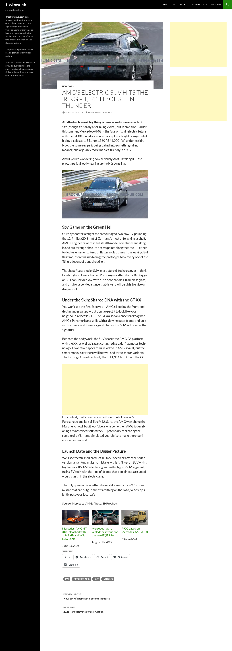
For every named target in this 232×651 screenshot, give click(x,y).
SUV (97, 579)
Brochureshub (15, 4)
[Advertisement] (105, 389)
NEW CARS (68, 86)
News (165, 4)
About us (216, 4)
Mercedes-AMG (82, 579)
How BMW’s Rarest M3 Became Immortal (86, 596)
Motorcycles (199, 4)
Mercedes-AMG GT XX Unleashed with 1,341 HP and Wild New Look (74, 534)
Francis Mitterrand (99, 112)
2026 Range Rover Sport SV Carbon (83, 609)
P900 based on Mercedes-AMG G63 (134, 530)
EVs (67, 579)
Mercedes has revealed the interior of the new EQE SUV (105, 532)
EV (174, 4)
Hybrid (183, 4)
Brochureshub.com (14, 16)
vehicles (108, 579)
